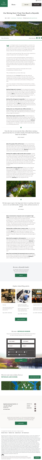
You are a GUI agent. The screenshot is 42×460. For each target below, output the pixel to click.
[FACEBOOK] (37, 38)
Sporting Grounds (13, 354)
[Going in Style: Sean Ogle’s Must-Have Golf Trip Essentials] (24, 296)
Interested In (11, 349)
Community (13, 18)
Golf (26, 352)
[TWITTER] (39, 38)
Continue (37, 457)
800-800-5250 (20, 419)
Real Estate (19, 18)
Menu (13, 4)
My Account (39, 0)
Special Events (23, 354)
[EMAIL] (41, 38)
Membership (20, 352)
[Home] (3, 3)
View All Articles (5, 38)
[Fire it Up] (8, 296)
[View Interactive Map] (21, 385)
